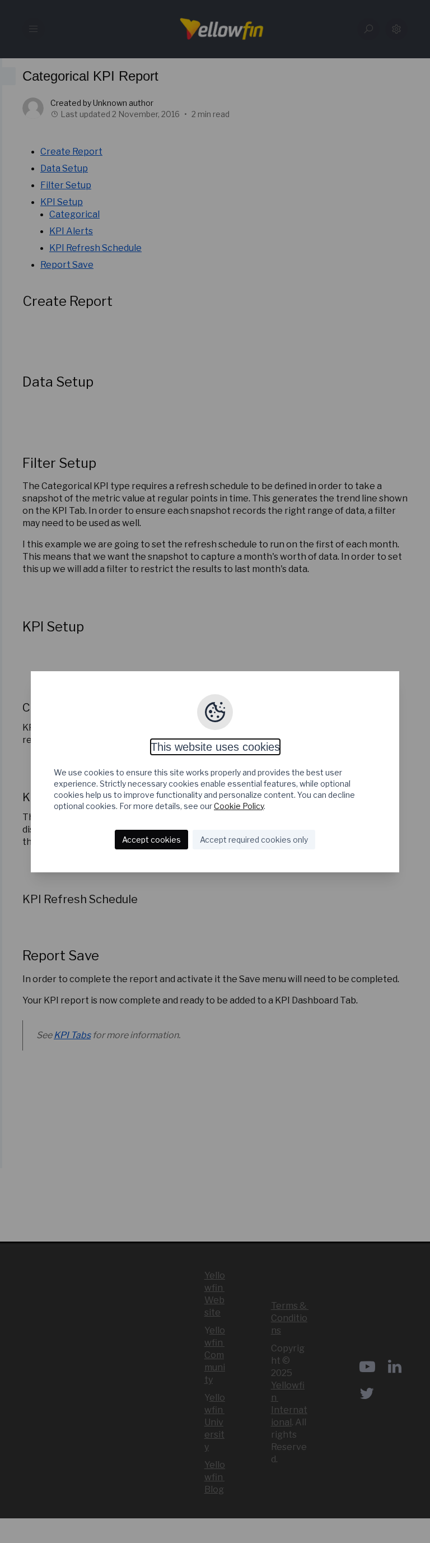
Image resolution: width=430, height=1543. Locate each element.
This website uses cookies (215, 747)
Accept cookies (151, 839)
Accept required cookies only (254, 839)
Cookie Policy (239, 806)
